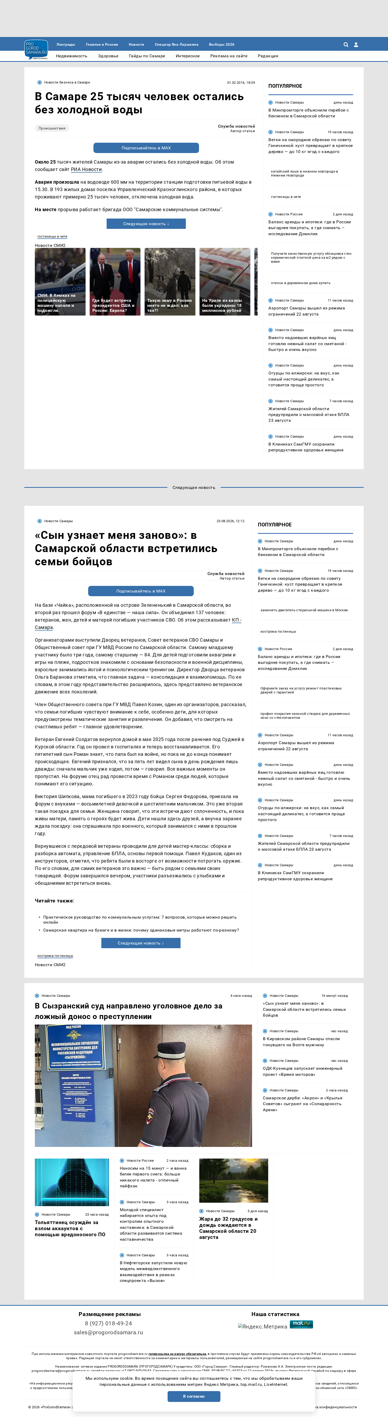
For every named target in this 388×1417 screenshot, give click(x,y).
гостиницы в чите (52, 236)
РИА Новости (86, 169)
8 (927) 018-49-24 (108, 1323)
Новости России (289, 214)
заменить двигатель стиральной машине (296, 610)
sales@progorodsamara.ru (108, 1332)
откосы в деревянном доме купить (300, 283)
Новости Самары (289, 102)
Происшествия (52, 128)
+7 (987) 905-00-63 (136, 1371)
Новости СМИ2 (50, 245)
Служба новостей (236, 126)
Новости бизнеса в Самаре (67, 82)
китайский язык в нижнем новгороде (303, 171)
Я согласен (194, 1396)
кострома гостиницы (55, 956)
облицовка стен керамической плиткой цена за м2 (311, 256)
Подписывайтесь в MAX (146, 147)
